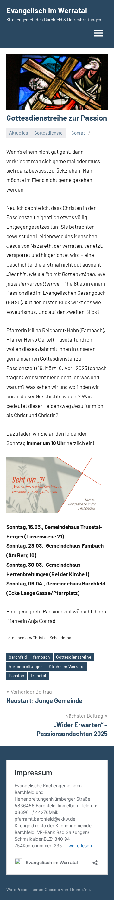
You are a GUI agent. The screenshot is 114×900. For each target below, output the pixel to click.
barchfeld (18, 657)
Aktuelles (18, 133)
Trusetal (38, 675)
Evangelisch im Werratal (46, 10)
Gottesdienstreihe (73, 657)
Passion (16, 675)
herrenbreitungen (26, 666)
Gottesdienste (48, 133)
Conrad (78, 133)
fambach (41, 657)
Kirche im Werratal (66, 666)
